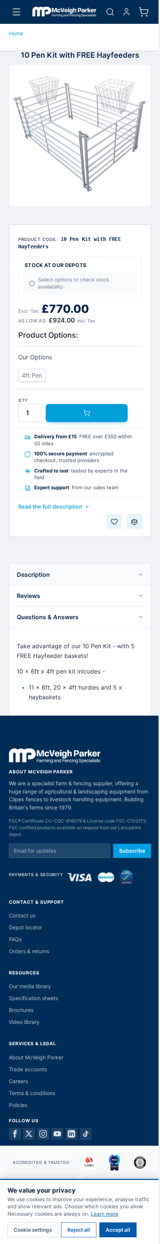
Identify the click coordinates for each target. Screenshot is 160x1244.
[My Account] (126, 12)
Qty (23, 400)
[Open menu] (16, 11)
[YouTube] (57, 1134)
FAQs (15, 939)
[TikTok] (86, 1134)
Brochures (21, 1010)
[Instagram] (43, 1134)
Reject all (78, 1230)
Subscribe (132, 850)
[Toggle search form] (110, 12)
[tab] (80, 574)
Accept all (118, 1230)
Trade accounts (28, 1069)
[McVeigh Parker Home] (64, 12)
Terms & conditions (32, 1093)
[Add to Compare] (134, 521)
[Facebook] (15, 1134)
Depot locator (25, 927)
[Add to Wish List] (114, 521)
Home (16, 33)
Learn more (104, 1214)
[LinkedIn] (71, 1134)
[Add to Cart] (87, 413)
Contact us (22, 915)
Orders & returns (29, 951)
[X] (29, 1134)
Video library (24, 1022)
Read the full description (50, 506)
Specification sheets (33, 998)
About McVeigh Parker (36, 1057)
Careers (18, 1081)
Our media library (30, 986)
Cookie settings (33, 1230)
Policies (18, 1105)
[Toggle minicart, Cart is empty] (143, 11)
